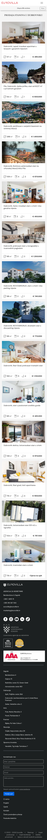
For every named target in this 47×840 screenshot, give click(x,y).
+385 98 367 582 (9, 603)
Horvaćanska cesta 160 (13, 687)
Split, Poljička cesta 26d (14, 694)
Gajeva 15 (8, 679)
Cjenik (5, 807)
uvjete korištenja (24, 789)
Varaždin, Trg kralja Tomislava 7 (16, 746)
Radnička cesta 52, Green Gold (16, 683)
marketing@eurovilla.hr (11, 610)
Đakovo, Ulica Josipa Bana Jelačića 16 (19, 735)
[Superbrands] (19, 643)
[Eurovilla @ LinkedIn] (22, 619)
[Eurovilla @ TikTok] (28, 619)
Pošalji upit (9, 794)
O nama (6, 799)
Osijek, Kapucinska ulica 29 (15, 731)
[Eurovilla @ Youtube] (17, 619)
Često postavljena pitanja (12, 814)
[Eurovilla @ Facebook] (5, 619)
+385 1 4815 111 (8, 599)
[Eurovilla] (11, 2)
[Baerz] (8, 643)
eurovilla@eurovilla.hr (11, 607)
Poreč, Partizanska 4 (12, 716)
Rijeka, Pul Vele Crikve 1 (13, 723)
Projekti (6, 803)
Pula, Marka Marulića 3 (13, 712)
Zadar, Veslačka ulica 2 (13, 704)
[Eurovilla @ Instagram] (11, 619)
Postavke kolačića (9, 818)
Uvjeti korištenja (25, 835)
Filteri (42, 8)
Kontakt (6, 811)
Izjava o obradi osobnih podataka (30, 837)
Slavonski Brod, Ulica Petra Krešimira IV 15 (20, 739)
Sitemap (30, 832)
